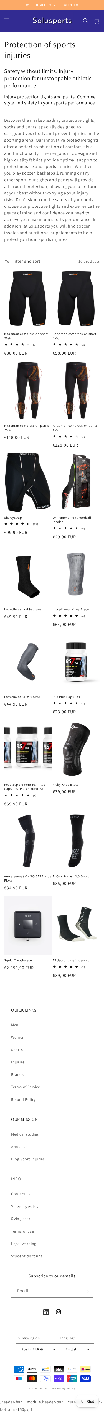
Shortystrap (13, 517)
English (71, 1349)
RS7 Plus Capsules (66, 697)
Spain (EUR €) (32, 1349)
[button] (6, 21)
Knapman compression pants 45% (75, 427)
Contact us (21, 1193)
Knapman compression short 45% (75, 336)
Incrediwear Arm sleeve (22, 697)
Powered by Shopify (63, 1388)
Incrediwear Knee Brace (71, 609)
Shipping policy (25, 1206)
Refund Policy (23, 1099)
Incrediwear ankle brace (22, 609)
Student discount (26, 1255)
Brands (17, 1074)
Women (18, 1037)
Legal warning (23, 1243)
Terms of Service (25, 1086)
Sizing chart (21, 1218)
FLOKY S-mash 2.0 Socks (71, 876)
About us (19, 1146)
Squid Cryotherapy (18, 960)
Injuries (18, 1062)
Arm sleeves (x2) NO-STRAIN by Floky (27, 878)
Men (15, 1024)
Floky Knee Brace (66, 784)
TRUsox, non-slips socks (71, 960)
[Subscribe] (86, 1291)
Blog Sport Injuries (28, 1159)
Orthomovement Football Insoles (72, 519)
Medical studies (25, 1134)
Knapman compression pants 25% (26, 427)
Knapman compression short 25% (26, 336)
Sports (17, 1049)
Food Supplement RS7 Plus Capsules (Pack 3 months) (24, 786)
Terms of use (22, 1231)
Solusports (44, 1388)
